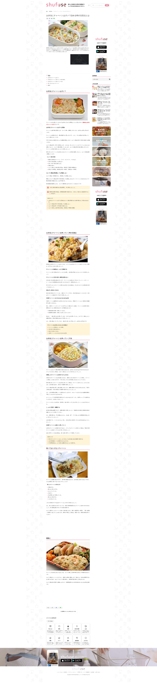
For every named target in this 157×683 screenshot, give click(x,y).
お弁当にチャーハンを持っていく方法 (55, 81)
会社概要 (92, 672)
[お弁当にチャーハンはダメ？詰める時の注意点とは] (52, 18)
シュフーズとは (59, 672)
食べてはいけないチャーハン (53, 83)
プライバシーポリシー (72, 672)
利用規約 (65, 672)
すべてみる (50, 621)
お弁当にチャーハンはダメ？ (53, 77)
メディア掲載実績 (86, 672)
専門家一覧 (80, 672)
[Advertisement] (56, 62)
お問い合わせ (97, 672)
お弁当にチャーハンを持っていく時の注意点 (56, 79)
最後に (49, 85)
